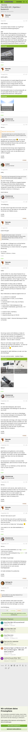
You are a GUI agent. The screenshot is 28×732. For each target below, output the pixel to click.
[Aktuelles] (24, 1)
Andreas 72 (6, 630)
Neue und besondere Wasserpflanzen (16, 659)
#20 (26, 202)
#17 (26, 74)
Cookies (17, 714)
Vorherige (13, 610)
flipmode (4, 11)
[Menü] (1, 1)
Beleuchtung (12, 630)
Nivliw (5, 653)
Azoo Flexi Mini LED (10, 629)
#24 (26, 445)
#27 (26, 543)
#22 (26, 268)
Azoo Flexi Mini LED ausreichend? (14, 622)
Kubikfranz (6, 636)
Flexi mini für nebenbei (11, 641)
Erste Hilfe (9, 653)
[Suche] (26, 1)
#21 (26, 228)
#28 (26, 588)
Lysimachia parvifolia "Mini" (12, 658)
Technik (10, 624)
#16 (26, 21)
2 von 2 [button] (19, 610)
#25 (26, 482)
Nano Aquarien (10, 643)
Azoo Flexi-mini (8, 635)
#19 (26, 169)
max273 (6, 659)
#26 (26, 513)
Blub (5, 643)
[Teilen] (24, 21)
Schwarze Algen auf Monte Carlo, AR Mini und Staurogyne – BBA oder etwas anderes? (15, 650)
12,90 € (24, 549)
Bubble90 (6, 624)
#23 (26, 401)
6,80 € (22, 553)
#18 (26, 124)
